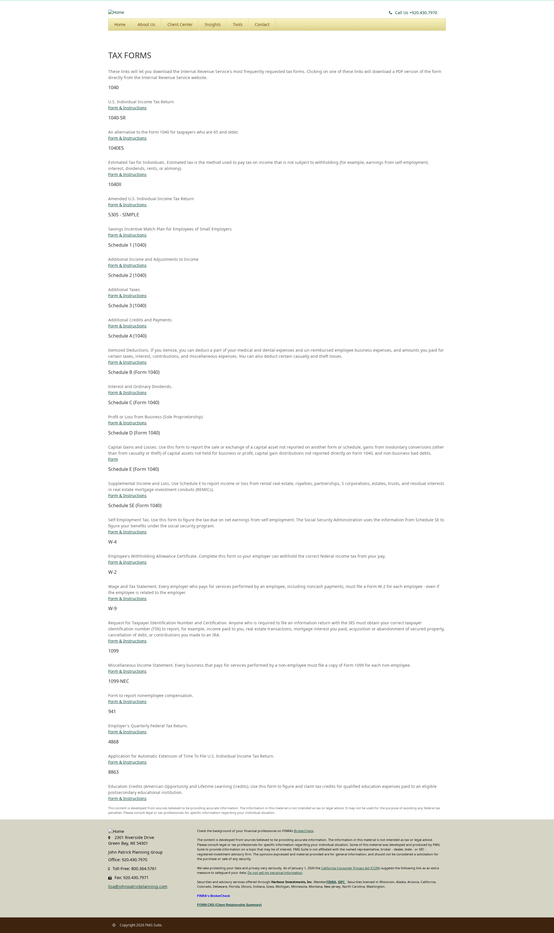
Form (113, 459)
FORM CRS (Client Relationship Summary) (229, 904)
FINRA (331, 882)
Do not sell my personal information (275, 872)
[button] (146, 24)
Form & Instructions (127, 107)
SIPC (342, 882)
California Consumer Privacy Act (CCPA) (350, 868)
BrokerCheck (303, 831)
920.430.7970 (416, 12)
